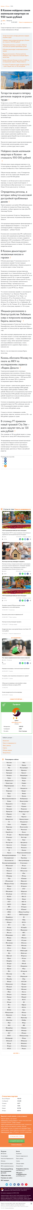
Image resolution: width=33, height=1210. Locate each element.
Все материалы (16, 638)
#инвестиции (9, 783)
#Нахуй (9, 981)
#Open (9, 966)
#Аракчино (9, 1015)
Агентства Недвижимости (7, 1158)
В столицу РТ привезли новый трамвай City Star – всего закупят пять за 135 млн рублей (16, 65)
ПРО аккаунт (5, 1180)
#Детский (9, 956)
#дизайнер (24, 858)
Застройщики (4, 1156)
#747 (23, 889)
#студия (9, 834)
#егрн (9, 840)
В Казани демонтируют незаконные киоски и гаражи (15, 50)
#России (9, 932)
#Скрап (9, 1046)
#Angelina (9, 961)
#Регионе (23, 938)
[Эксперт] (16, 718)
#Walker (24, 1020)
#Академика (24, 883)
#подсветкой (23, 822)
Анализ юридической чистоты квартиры (12, 692)
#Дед (23, 920)
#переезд (23, 824)
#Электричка (9, 984)
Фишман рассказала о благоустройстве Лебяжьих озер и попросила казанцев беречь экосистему (16, 55)
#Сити (9, 948)
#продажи (9, 809)
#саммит (9, 806)
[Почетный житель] (13, 718)
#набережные (24, 798)
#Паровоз (24, 956)
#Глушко (9, 886)
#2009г (9, 896)
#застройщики (24, 768)
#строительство (9, 860)
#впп (9, 788)
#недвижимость (9, 780)
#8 (24, 917)
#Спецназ (23, 907)
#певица (9, 997)
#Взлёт (9, 958)
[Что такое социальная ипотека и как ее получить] (16, 647)
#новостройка (24, 801)
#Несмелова (9, 891)
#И (24, 1002)
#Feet (9, 1023)
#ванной (9, 816)
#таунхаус (9, 837)
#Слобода (9, 894)
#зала (9, 824)
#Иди (23, 979)
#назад (9, 927)
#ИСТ (9, 914)
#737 (9, 901)
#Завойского (9, 920)
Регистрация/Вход (7, 1169)
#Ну (24, 974)
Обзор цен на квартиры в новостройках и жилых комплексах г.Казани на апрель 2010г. (14, 684)
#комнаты (24, 847)
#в (9, 850)
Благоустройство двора (7, 1163)
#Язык (23, 968)
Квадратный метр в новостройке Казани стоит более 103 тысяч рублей (16, 630)
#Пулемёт (23, 909)
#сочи (24, 786)
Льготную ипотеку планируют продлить (13, 561)
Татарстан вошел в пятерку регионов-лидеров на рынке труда (16, 36)
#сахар (24, 1015)
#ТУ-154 (23, 894)
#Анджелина (24, 966)
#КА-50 (24, 896)
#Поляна (24, 1033)
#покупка (23, 845)
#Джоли (9, 968)
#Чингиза (9, 873)
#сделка (24, 783)
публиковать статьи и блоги (9, 1120)
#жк (9, 768)
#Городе (9, 868)
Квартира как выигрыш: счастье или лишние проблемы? (15, 668)
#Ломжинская (9, 881)
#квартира (9, 791)
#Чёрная (9, 899)
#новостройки (24, 827)
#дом (9, 793)
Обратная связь (6, 1175)
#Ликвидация (9, 935)
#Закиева (23, 878)
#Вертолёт (24, 881)
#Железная (24, 1041)
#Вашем (9, 938)
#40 (9, 1007)
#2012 (24, 999)
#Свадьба (24, 927)
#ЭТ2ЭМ (23, 981)
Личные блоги (6, 752)
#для (24, 814)
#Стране (23, 940)
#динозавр (24, 1017)
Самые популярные (16, 699)
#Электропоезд (24, 1035)
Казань (2, 6)
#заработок (9, 832)
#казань (24, 796)
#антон (24, 992)
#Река (9, 992)
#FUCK (9, 1048)
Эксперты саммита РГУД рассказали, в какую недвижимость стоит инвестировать (13, 606)
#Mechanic (24, 1043)
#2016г (24, 1007)
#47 (9, 1033)
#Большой (9, 986)
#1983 (9, 1017)
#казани (24, 850)
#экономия (24, 829)
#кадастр (9, 847)
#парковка (24, 809)
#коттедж (23, 837)
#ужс (24, 1010)
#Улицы (24, 1038)
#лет (24, 925)
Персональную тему (6, 1132)
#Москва (23, 945)
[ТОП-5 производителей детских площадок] (16, 519)
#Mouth (24, 963)
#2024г (9, 1010)
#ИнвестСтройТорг (24, 912)
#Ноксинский (9, 865)
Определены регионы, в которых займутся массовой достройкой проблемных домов (15, 45)
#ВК (24, 1025)
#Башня (24, 948)
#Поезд (24, 876)
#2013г (24, 922)
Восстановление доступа (6, 1172)
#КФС (24, 935)
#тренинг (23, 806)
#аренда (24, 778)
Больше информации (9, 1208)
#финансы (24, 770)
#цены (9, 778)
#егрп (23, 840)
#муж (9, 999)
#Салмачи (24, 886)
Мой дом (3, 1161)
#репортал (9, 811)
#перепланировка (9, 786)
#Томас (9, 1002)
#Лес (24, 873)
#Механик (24, 1046)
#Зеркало (9, 814)
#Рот (9, 971)
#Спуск (24, 865)
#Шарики (23, 1028)
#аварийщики (23, 775)
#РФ (9, 907)
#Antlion (9, 945)
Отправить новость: (22, 1169)
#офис (24, 780)
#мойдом (9, 775)
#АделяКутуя (9, 917)
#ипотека (9, 762)
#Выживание (24, 930)
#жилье (24, 793)
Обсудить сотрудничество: (21, 1174)
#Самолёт (24, 868)
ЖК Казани (3, 1153)
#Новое (24, 1012)
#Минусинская (9, 1012)
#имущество (24, 788)
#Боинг (9, 889)
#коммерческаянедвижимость (9, 855)
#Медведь (9, 876)
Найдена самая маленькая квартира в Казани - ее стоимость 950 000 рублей (16, 41)
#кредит (24, 791)
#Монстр (23, 943)
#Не (9, 953)
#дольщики (9, 773)
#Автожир (9, 974)
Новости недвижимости (25, 22)
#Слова (24, 958)
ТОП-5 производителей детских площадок (14, 530)
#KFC (24, 932)
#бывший (23, 997)
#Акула (24, 899)
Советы (29, 660)
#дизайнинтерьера (24, 834)
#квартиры (9, 827)
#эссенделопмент (9, 858)
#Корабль (9, 979)
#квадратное (9, 819)
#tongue (9, 963)
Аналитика (12, 610)
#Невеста (9, 930)
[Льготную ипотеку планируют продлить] (16, 551)
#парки (9, 765)
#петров (9, 994)
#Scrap (9, 1043)
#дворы (24, 765)
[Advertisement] (16, 487)
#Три (9, 878)
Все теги (15, 1053)
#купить (9, 829)
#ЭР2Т (9, 1035)
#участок (9, 845)
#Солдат (9, 909)
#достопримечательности (9, 798)
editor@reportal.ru (16, 722)
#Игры (24, 1023)
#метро (24, 804)
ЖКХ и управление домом (7, 1166)
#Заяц (9, 976)
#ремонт (23, 773)
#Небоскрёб (23, 950)
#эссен (24, 855)
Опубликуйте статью (16, 1136)
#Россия (9, 950)
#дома (9, 853)
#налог (9, 796)
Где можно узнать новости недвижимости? (12, 614)
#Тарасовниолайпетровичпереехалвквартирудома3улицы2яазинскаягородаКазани (24, 853)
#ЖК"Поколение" (23, 914)
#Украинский (23, 976)
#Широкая (24, 891)
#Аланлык (23, 1030)
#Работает (24, 953)
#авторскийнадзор (24, 860)
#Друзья (24, 1005)
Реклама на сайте (6, 1178)
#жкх (24, 762)
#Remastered (9, 1030)
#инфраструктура (24, 811)
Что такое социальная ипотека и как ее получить (16, 658)
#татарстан (9, 842)
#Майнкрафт (9, 1038)
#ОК (9, 1025)
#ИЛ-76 (24, 901)
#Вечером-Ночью (9, 883)
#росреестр (24, 842)
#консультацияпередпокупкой (9, 863)
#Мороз (9, 922)
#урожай (23, 986)
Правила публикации (16, 1144)
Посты (7, 6)
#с (9, 822)
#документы (9, 804)
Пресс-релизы (12, 617)
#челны (9, 801)
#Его (9, 1005)
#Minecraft (9, 1041)
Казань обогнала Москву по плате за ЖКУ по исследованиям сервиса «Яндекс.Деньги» (16, 61)
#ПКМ (9, 912)
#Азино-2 (9, 871)
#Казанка (23, 989)
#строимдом (23, 863)
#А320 (9, 904)
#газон (24, 832)
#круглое (23, 816)
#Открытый (24, 971)
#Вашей (9, 940)
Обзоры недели (27, 536)
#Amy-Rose (9, 1020)
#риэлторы (9, 770)
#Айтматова (23, 871)
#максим (24, 994)
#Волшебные (9, 1028)
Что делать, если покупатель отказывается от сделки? (15, 676)
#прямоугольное (24, 819)
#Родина (24, 984)
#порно (24, 1048)
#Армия (24, 904)
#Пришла (9, 989)
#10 (9, 925)
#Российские (9, 943)
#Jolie (23, 961)
